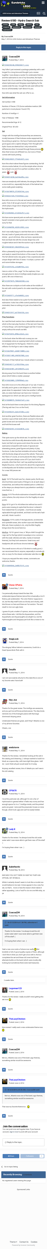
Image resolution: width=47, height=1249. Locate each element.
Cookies (34, 1242)
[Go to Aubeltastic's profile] (4, 868)
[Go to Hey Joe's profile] (4, 701)
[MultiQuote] (4, 575)
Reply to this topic (23, 47)
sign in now (14, 1132)
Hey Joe (13, 700)
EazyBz (12, 669)
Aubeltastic (14, 867)
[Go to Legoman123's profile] (4, 990)
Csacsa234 (8, 36)
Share (11, 1156)
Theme (13, 1242)
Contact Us (23, 1242)
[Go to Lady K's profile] (4, 830)
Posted (16, 60)
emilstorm (14, 747)
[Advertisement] (23, 1214)
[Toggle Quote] (6, 922)
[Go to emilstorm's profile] (4, 749)
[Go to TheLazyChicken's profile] (4, 1020)
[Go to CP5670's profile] (4, 792)
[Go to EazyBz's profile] (4, 671)
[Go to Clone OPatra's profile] (4, 586)
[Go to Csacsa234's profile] (4, 58)
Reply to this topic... (15, 1142)
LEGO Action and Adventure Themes (26, 39)
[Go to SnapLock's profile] (4, 640)
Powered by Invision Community (23, 1245)
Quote (10, 575)
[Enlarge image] (15, 65)
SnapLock (14, 639)
